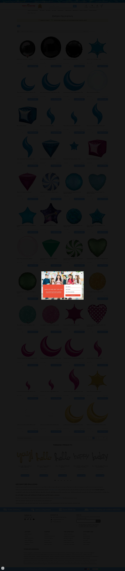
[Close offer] (81, 273)
